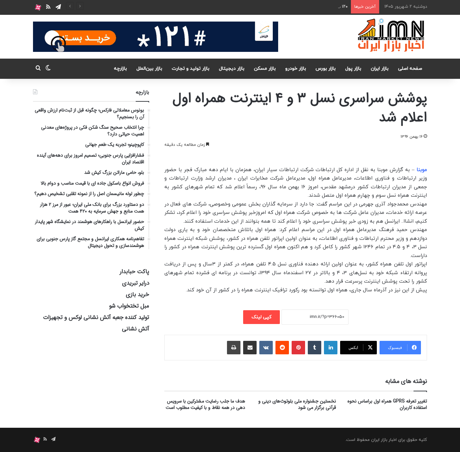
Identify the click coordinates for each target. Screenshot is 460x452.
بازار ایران (380, 68)
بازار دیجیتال (231, 68)
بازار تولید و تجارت (190, 68)
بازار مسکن (265, 68)
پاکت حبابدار (134, 271)
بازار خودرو (295, 68)
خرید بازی (137, 294)
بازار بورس (326, 68)
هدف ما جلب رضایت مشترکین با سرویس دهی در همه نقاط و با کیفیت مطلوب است (205, 404)
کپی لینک (261, 317)
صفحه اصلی (410, 68)
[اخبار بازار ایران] (391, 35)
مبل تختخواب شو (129, 306)
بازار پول (353, 68)
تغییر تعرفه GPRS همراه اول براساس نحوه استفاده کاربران (387, 404)
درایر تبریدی (135, 283)
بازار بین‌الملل (149, 68)
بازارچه (120, 68)
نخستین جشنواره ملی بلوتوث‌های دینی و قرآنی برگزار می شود (297, 404)
